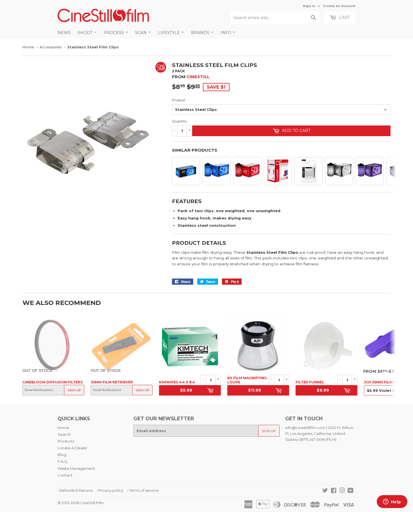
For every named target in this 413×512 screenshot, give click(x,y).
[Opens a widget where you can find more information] (391, 502)
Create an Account (339, 6)
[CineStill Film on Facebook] (334, 491)
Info (226, 32)
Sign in (309, 6)
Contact (65, 475)
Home (28, 47)
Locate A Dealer (72, 448)
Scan (141, 32)
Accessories (51, 47)
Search (64, 434)
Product (178, 100)
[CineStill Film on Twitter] (325, 491)
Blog (62, 454)
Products (66, 441)
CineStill (198, 76)
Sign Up (74, 390)
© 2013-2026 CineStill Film (81, 502)
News (64, 32)
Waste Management (76, 468)
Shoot (86, 32)
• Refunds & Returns (75, 490)
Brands (200, 32)
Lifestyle (169, 32)
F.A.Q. (63, 461)
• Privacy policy (109, 490)
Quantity (179, 121)
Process (114, 32)
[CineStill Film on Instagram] (342, 491)
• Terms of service (142, 490)
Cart (344, 17)
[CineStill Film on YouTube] (350, 491)
